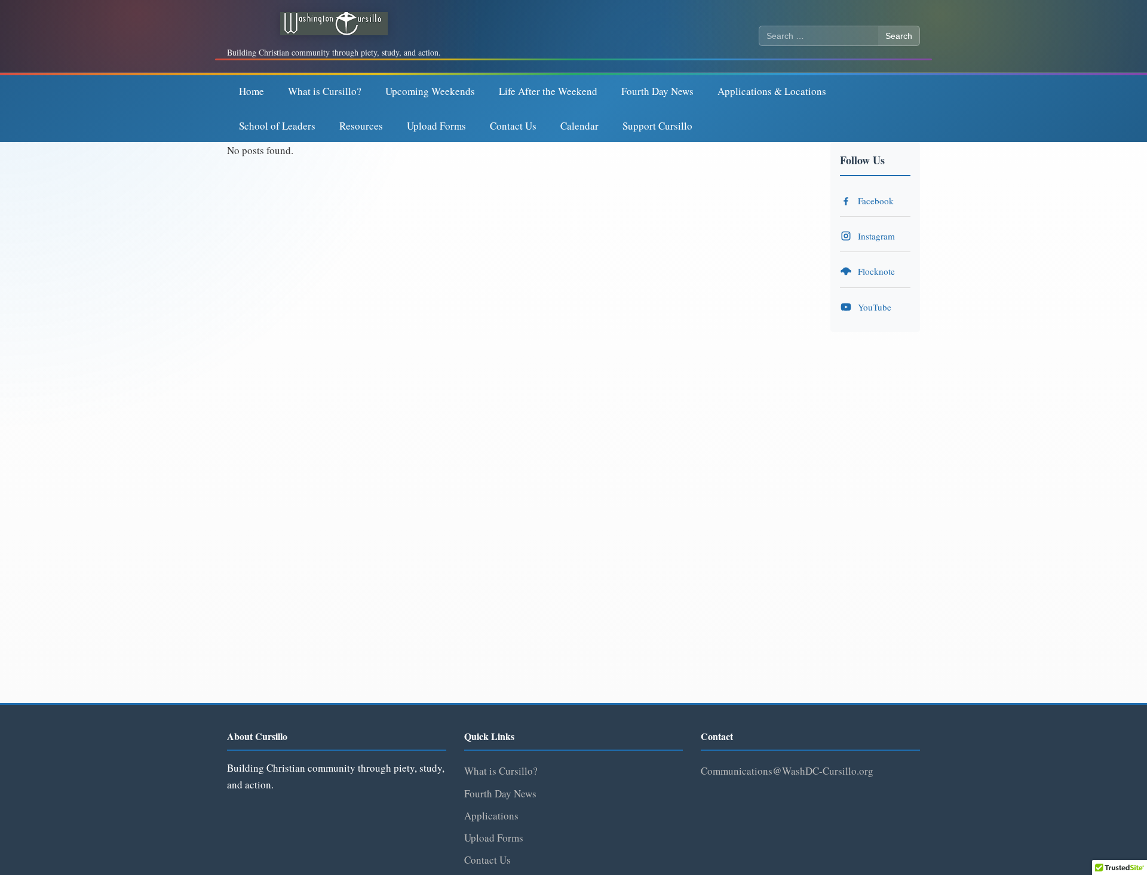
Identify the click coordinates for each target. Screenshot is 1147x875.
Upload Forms (436, 126)
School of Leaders (277, 126)
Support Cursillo (657, 126)
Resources (361, 126)
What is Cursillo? (324, 91)
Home (251, 91)
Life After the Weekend (548, 91)
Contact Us (513, 126)
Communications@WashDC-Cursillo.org (787, 771)
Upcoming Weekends (430, 91)
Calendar (579, 126)
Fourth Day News (657, 91)
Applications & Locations (771, 91)
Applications (491, 815)
